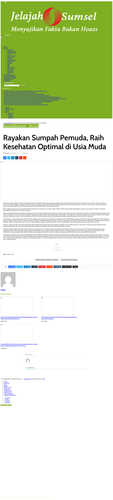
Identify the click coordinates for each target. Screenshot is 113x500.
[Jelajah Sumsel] (53, 32)
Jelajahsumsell (27, 379)
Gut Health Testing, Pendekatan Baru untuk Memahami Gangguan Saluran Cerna (25, 91)
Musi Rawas (10, 61)
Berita (9, 123)
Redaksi (6, 386)
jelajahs (7, 153)
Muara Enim (10, 57)
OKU (8, 66)
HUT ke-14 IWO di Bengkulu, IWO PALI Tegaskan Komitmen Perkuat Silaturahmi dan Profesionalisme (31, 100)
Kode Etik (6, 383)
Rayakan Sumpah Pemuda (69, 259)
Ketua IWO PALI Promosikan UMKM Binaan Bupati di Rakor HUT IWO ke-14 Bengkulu (28, 101)
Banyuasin (10, 49)
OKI (8, 64)
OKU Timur (10, 69)
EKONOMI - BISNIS (10, 78)
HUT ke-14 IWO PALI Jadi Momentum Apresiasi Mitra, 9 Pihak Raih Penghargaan (26, 104)
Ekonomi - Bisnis (25, 126)
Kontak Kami (7, 392)
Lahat (8, 54)
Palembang (10, 70)
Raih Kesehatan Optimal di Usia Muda (47, 259)
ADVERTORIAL (9, 82)
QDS (43, 379)
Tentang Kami (7, 390)
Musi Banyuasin (11, 60)
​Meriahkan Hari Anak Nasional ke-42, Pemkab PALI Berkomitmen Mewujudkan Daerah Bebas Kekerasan (32, 97)
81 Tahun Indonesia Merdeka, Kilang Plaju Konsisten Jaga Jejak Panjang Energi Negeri (27, 95)
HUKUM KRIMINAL (10, 76)
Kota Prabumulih (11, 52)
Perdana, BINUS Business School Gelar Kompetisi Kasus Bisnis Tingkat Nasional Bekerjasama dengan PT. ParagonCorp (19, 344)
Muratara (9, 58)
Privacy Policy (8, 387)
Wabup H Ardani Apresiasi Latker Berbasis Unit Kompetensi (20, 92)
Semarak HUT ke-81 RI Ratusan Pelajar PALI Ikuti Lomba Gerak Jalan (23, 103)
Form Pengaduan (8, 393)
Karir (5, 384)
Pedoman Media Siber (10, 395)
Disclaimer (7, 389)
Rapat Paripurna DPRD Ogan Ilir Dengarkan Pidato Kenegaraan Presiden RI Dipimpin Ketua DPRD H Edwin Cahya (35, 98)
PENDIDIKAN (8, 79)
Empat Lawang (11, 51)
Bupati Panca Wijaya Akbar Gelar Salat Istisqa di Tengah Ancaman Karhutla (24, 94)
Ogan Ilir (9, 63)
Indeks (5, 381)
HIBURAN (7, 81)
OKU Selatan (10, 67)
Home (5, 47)
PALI (8, 73)
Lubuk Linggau (11, 55)
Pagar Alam (10, 72)
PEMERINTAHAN (9, 75)
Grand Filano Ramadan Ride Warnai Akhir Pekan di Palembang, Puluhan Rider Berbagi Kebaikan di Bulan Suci (19, 317)
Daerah (6, 48)
